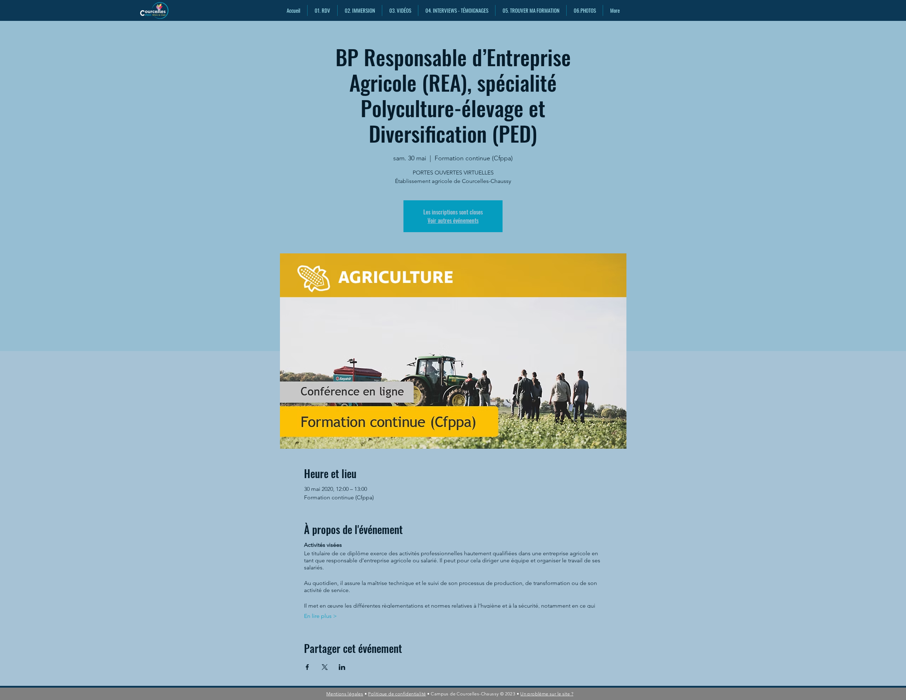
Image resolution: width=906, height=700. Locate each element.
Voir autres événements (453, 220)
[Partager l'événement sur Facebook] (307, 667)
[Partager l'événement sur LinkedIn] (342, 667)
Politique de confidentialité (397, 693)
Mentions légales (344, 693)
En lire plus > (320, 616)
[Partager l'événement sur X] (324, 667)
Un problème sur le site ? (546, 693)
